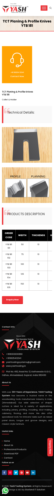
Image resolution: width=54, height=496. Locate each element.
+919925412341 (13, 358)
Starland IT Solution (35, 489)
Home (7, 441)
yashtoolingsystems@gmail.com (23, 362)
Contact (8, 457)
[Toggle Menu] (44, 8)
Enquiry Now (50, 447)
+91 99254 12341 (17, 72)
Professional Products (15, 449)
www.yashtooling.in (16, 366)
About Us (8, 445)
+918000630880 (14, 354)
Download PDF (11, 453)
